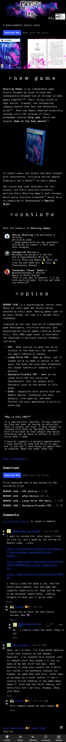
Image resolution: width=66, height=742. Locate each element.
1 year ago (47, 531)
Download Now (12, 33)
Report (35, 728)
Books (5, 731)
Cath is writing (20, 645)
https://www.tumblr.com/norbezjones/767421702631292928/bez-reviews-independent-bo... (35, 565)
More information (14, 458)
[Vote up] (3, 531)
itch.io (5, 728)
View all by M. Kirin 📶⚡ (20, 728)
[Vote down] (3, 534)
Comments (45, 740)
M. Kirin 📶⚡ (22, 607)
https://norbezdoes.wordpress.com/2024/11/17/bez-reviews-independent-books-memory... (35, 552)
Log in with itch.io (16, 521)
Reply (9, 601)
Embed (43, 728)
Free (11, 731)
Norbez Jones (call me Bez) (26, 531)
